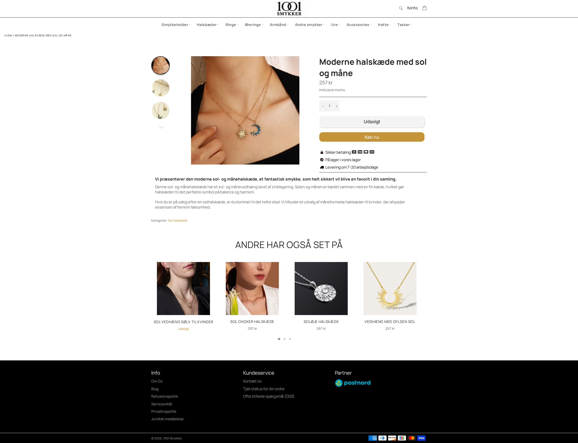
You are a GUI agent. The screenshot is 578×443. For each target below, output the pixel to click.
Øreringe (253, 24)
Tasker (403, 24)
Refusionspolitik (164, 396)
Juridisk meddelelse (167, 418)
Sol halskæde (177, 220)
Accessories (358, 24)
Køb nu (372, 137)
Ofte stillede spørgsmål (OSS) (268, 396)
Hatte (383, 24)
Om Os (156, 381)
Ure (334, 24)
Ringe (231, 24)
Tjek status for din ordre (263, 388)
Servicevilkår (161, 403)
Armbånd (278, 24)
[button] (279, 339)
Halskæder (207, 24)
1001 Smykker (172, 438)
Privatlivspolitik (163, 411)
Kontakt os (252, 381)
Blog (154, 388)
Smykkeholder (175, 24)
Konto (412, 7)
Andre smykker (308, 24)
